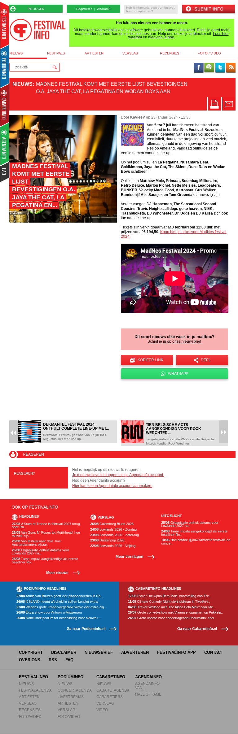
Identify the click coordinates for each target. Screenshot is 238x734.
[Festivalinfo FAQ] (5, 172)
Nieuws (22, 84)
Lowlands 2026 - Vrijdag (112, 546)
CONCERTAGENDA (75, 690)
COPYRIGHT (31, 652)
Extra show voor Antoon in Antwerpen (49, 612)
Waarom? (103, 9)
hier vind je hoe (161, 37)
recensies (169, 53)
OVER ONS (29, 660)
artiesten (94, 53)
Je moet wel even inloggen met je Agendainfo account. (118, 475)
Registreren (84, 9)
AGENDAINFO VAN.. (147, 685)
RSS (53, 660)
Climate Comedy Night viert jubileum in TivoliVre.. (169, 601)
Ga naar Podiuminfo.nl (86, 629)
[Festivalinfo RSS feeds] (231, 68)
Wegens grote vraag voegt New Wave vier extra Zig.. (61, 607)
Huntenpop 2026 (107, 540)
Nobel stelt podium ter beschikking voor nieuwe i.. (58, 618)
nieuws (16, 53)
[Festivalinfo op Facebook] (198, 68)
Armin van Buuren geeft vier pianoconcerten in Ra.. (59, 596)
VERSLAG (28, 703)
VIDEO (102, 710)
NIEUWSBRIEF (99, 652)
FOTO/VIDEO (30, 716)
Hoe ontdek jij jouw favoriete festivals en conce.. (195, 541)
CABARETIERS (109, 697)
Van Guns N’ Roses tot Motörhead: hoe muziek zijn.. (46, 534)
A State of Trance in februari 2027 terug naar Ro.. (46, 525)
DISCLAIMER (63, 652)
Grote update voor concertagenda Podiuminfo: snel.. (172, 618)
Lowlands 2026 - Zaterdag (114, 535)
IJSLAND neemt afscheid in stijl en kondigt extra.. (57, 601)
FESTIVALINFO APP (176, 652)
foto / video (209, 53)
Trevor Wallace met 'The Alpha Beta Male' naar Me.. (171, 607)
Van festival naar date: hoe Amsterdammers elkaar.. (36, 543)
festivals (56, 53)
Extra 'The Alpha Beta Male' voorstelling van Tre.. (169, 596)
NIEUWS (26, 684)
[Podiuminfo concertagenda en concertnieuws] (5, 66)
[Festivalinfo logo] (37, 30)
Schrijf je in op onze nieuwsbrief (174, 341)
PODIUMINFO (70, 677)
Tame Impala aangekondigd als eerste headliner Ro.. (45, 560)
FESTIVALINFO (33, 677)
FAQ (69, 660)
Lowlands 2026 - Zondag (113, 529)
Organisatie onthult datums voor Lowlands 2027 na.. (40, 552)
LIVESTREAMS (71, 697)
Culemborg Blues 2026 (112, 524)
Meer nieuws (57, 573)
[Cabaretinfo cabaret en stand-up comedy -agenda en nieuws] (4, 105)
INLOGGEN (36, 9)
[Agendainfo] (5, 144)
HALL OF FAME (148, 694)
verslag (130, 53)
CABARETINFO (110, 677)
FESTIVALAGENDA (35, 690)
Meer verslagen (129, 556)
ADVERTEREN (135, 652)
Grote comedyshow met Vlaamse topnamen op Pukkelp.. (175, 612)
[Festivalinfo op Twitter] (220, 68)
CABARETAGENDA (113, 690)
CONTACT (213, 652)
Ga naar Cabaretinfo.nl (197, 629)
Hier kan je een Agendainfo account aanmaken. (112, 486)
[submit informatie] (208, 9)
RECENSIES (30, 710)
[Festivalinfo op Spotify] (209, 68)
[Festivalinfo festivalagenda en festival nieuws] (4, 25)
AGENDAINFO (148, 677)
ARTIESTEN (29, 697)
